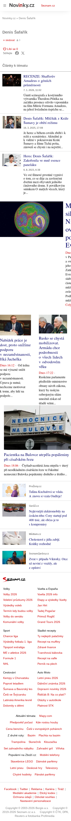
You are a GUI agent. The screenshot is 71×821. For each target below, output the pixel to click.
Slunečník (35, 741)
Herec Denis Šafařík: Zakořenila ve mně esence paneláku (41, 160)
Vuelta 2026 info (47, 594)
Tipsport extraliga (14, 647)
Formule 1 (9, 658)
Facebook (10, 789)
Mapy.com (45, 715)
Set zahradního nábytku (19, 748)
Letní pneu (16, 768)
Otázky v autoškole (49, 700)
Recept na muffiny (48, 641)
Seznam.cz (48, 5)
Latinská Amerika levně (17, 700)
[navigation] (5, 5)
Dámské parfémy (46, 761)
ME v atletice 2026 (14, 652)
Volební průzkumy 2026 (18, 599)
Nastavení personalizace (35, 800)
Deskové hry (34, 768)
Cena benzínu (14, 728)
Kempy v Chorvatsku (16, 678)
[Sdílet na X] (23, 53)
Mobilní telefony (50, 754)
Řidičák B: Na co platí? (51, 694)
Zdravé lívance (46, 647)
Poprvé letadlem (13, 683)
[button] (11, 80)
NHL (6, 663)
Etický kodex (47, 793)
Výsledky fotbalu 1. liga (17, 641)
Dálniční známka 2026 (51, 683)
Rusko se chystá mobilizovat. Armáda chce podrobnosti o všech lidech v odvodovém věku (51, 352)
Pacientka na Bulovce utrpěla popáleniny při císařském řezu (36, 457)
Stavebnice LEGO (22, 761)
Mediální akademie (24, 793)
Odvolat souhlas (45, 797)
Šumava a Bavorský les (17, 689)
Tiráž (61, 789)
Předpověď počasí (21, 722)
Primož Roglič (46, 616)
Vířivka (60, 748)
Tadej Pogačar (46, 610)
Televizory (51, 768)
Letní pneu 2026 (47, 678)
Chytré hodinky (22, 774)
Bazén (32, 735)
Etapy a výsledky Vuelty (52, 599)
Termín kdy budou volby (18, 610)
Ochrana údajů (22, 797)
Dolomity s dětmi (13, 705)
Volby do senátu (13, 616)
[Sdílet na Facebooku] (17, 53)
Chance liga (10, 636)
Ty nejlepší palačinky (50, 636)
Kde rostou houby (47, 722)
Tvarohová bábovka (49, 652)
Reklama (36, 789)
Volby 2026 (10, 594)
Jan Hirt (42, 605)
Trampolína (18, 741)
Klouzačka (50, 741)
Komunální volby (13, 621)
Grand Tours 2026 (48, 621)
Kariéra (49, 789)
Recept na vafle (47, 658)
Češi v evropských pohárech (44, 728)
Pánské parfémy (45, 774)
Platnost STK (45, 705)
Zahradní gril (45, 748)
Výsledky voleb (12, 605)
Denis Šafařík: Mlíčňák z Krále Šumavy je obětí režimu (45, 120)
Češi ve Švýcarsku (14, 694)
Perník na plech (47, 663)
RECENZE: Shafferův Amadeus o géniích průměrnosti (39, 80)
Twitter (24, 789)
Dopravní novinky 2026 (51, 689)
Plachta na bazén (49, 735)
